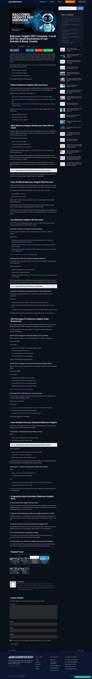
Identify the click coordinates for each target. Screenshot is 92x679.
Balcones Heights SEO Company (26, 109)
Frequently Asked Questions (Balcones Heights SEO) (70, 37)
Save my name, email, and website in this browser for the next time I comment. (31, 640)
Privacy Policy (72, 676)
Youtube (10, 666)
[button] (14, 50)
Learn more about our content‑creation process (21, 389)
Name (12, 621)
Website (12, 634)
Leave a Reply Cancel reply (68, 42)
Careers (37, 666)
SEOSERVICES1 (15, 223)
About (59, 1)
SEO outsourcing (54, 670)
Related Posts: (65, 40)
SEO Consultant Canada (70, 668)
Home (37, 659)
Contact (37, 668)
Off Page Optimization (55, 665)
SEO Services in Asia (70, 666)
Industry (52, 1)
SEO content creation (34, 65)
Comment (13, 604)
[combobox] (68, 8)
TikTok (15, 666)
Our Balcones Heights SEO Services (70, 27)
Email (11, 628)
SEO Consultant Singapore (71, 659)
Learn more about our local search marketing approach (23, 254)
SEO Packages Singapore (71, 662)
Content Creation (54, 668)
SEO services (36, 223)
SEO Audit (52, 659)
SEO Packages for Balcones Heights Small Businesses (70, 30)
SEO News (38, 664)
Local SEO (13, 577)
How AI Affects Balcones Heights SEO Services (70, 25)
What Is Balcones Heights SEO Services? (71, 18)
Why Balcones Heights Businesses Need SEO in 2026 (71, 21)
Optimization (42, 1)
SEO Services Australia (70, 664)
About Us (38, 662)
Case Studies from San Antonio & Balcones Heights (69, 34)
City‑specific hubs (16, 407)
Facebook (20, 666)
